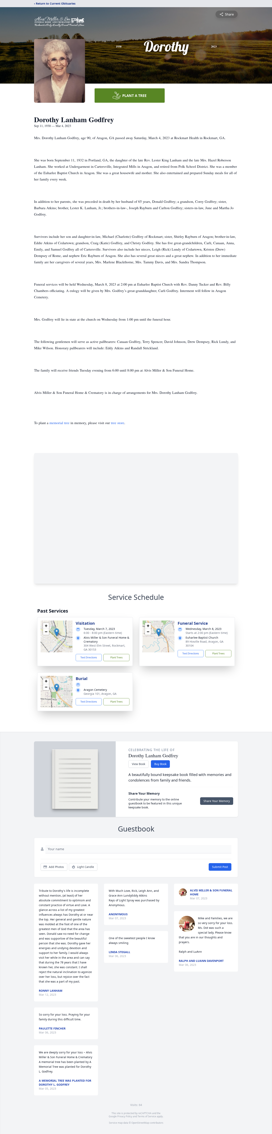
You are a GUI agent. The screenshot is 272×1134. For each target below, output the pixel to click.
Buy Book (160, 764)
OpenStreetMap (140, 1122)
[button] (56, 632)
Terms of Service (147, 1116)
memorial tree (59, 422)
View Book (138, 764)
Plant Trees (116, 657)
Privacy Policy (124, 1116)
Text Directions (88, 657)
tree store (117, 422)
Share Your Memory (217, 801)
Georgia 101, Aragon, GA (100, 694)
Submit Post (220, 867)
